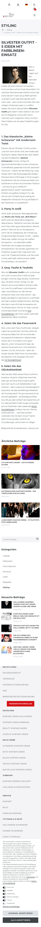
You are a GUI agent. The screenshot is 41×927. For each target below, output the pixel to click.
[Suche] (34, 5)
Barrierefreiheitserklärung (19, 697)
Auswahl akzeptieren (20, 913)
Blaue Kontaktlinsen (14, 758)
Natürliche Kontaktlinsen (17, 770)
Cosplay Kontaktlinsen (15, 734)
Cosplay (6, 556)
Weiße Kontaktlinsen (15, 764)
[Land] (26, 5)
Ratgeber (7, 582)
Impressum (30, 877)
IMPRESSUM (8, 679)
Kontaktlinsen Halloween (17, 716)
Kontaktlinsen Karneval (16, 722)
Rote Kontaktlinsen (14, 752)
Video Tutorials (11, 837)
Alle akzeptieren (20, 920)
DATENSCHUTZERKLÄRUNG (16, 685)
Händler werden (12, 813)
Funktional (11, 903)
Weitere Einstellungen (11, 906)
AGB (5, 691)
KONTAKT (7, 801)
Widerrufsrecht (12, 673)
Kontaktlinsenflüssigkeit (17, 781)
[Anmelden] (9, 5)
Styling (9, 30)
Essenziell (10, 887)
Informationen (9, 566)
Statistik (10, 890)
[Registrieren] (18, 5)
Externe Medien (13, 897)
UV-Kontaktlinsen (13, 360)
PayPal (9, 900)
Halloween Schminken (15, 825)
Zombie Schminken (13, 831)
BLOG (5, 807)
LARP (5, 577)
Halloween (8, 561)
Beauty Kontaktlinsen (15, 728)
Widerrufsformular (20, 704)
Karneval (7, 572)
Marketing (10, 894)
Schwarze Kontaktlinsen (16, 746)
